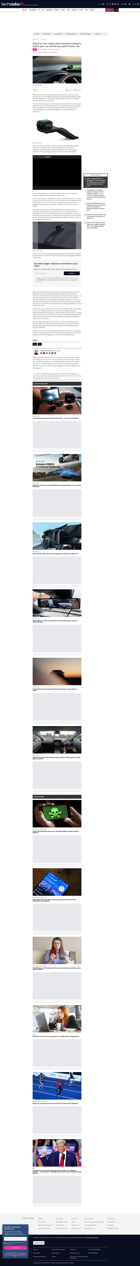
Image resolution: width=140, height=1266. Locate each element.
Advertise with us (74, 1253)
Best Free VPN (42, 1222)
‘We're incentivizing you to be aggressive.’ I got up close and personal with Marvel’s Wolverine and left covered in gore (96, 207)
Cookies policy (55, 1253)
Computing (32, 10)
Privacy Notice (41, 279)
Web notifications (93, 1253)
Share (36, 90)
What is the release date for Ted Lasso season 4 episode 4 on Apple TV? (96, 216)
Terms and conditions (94, 1249)
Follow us (70, 90)
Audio (63, 10)
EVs (86, 10)
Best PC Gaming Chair (62, 1228)
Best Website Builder (44, 1228)
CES (40, 344)
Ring (34, 344)
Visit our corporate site (91, 1237)
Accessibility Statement (39, 1256)
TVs (43, 10)
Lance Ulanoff (43, 49)
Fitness (57, 10)
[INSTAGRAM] (47, 353)
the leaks (72, 104)
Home (81, 10)
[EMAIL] (55, 353)
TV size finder (46, 34)
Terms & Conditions (14, 1255)
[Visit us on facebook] (108, 4)
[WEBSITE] (52, 353)
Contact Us (73, 1249)
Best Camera (111, 1218)
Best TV (74, 1222)
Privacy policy (36, 1253)
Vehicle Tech (36, 39)
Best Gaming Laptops (61, 1222)
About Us (35, 1249)
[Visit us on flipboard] (115, 4)
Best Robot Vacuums (113, 1228)
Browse (92, 10)
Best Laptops (59, 1218)
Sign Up (15, 1248)
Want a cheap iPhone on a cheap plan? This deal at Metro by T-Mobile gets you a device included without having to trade (96, 182)
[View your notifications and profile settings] (129, 4)
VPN (68, 10)
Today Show (73, 376)
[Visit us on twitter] (110, 4)
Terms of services (55, 278)
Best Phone (75, 1218)
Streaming (49, 10)
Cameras (74, 10)
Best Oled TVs (75, 1225)
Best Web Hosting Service (45, 1225)
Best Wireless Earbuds (91, 1225)
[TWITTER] (44, 353)
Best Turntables (89, 1218)
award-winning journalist (59, 357)
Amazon (35, 199)
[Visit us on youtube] (113, 4)
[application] (57, 172)
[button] (136, 4)
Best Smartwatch (76, 1228)
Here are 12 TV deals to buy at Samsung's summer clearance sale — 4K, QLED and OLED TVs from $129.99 (96, 225)
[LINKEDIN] (50, 353)
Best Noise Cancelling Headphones (94, 1222)
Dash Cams (43, 39)
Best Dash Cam (112, 1222)
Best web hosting (71, 34)
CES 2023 (48, 99)
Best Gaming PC (60, 1225)
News (34, 49)
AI (39, 10)
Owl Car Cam (61, 211)
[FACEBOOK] (41, 353)
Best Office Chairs (89, 1228)
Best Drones (111, 1225)
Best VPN (97, 34)
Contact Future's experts (58, 1249)
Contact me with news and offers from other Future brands (16, 1243)
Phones (24, 10)
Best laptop (58, 34)
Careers (54, 1256)
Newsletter (78, 90)
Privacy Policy (21, 1253)
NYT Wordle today (86, 34)
